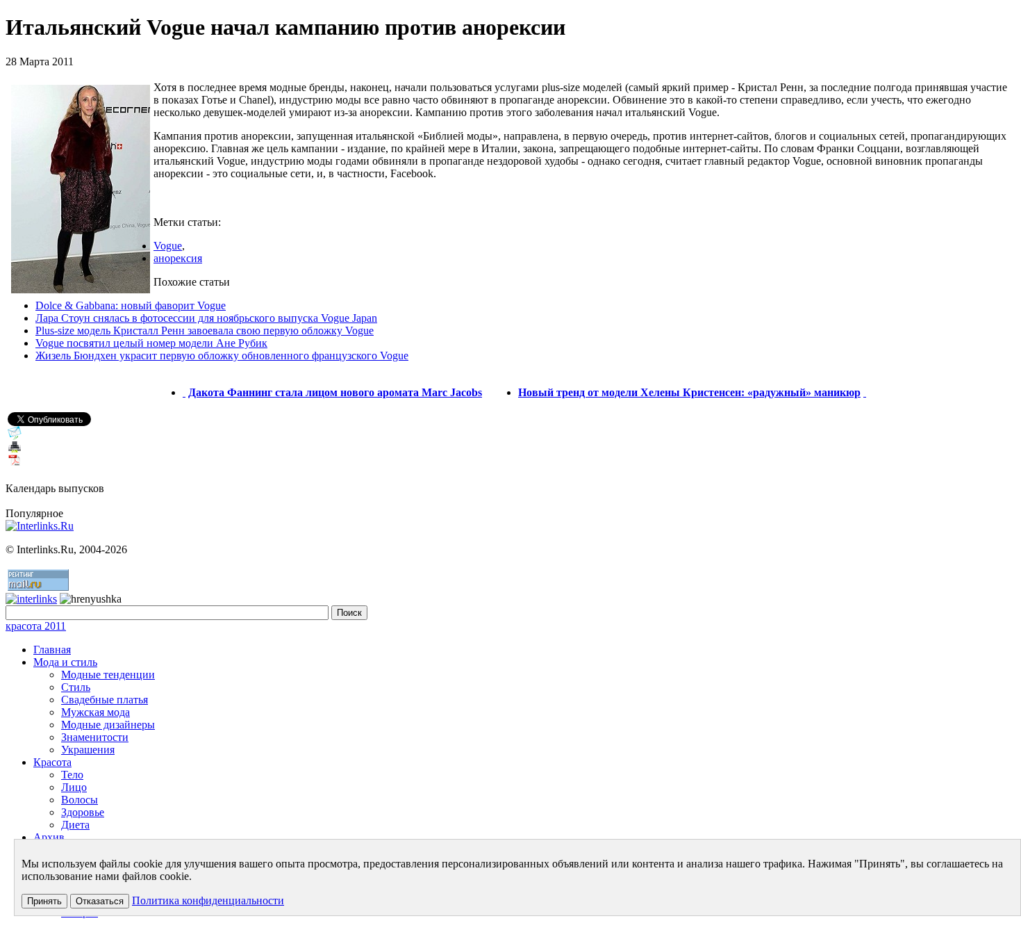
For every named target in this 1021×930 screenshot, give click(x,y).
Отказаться (100, 901)
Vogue (167, 246)
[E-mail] (15, 436)
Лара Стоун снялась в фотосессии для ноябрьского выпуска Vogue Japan (206, 318)
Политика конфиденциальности (208, 900)
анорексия (177, 258)
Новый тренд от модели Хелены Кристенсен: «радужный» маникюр (689, 392)
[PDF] (15, 464)
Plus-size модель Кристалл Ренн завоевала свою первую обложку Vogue (204, 330)
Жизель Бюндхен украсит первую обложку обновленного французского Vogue (221, 355)
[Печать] (15, 450)
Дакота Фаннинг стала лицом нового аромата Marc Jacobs (335, 392)
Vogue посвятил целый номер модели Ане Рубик (151, 343)
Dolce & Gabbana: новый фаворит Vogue (130, 305)
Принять (44, 901)
